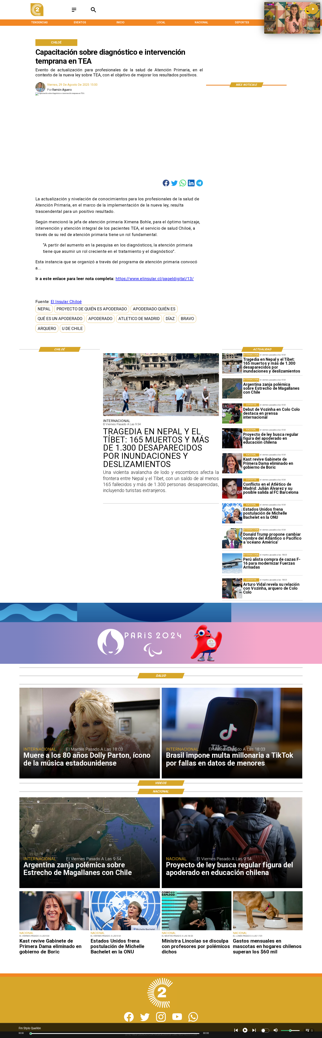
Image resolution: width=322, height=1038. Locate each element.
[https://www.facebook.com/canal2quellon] (128, 1021)
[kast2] (232, 463)
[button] (44, 309)
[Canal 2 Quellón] (74, 12)
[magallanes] (232, 388)
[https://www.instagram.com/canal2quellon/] (160, 1021)
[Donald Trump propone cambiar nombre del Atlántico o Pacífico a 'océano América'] (232, 538)
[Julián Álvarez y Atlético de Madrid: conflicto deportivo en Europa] (232, 488)
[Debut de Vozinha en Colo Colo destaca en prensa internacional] (232, 413)
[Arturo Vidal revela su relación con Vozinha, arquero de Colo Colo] (232, 588)
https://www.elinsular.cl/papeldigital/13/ (155, 278)
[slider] (30, 1033)
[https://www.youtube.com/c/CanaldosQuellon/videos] (177, 1021)
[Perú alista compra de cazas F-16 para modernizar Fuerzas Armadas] (232, 563)
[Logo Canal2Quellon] (37, 15)
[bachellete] (232, 513)
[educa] (232, 438)
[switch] (265, 1030)
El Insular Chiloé (66, 301)
